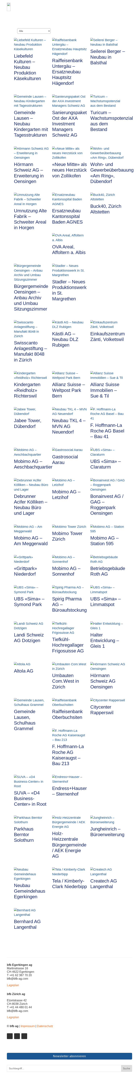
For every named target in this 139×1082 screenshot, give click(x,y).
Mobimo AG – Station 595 (104, 540)
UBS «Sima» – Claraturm (105, 464)
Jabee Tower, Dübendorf (27, 423)
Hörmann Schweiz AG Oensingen (102, 681)
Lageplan (13, 985)
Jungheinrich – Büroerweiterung (107, 831)
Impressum (28, 1026)
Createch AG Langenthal (103, 883)
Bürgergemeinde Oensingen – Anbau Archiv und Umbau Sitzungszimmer (31, 298)
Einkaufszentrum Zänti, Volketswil (107, 336)
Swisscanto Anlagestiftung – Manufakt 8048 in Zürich (30, 351)
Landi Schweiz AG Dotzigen (29, 637)
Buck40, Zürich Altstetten (105, 209)
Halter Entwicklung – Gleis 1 (104, 640)
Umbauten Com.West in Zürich (65, 681)
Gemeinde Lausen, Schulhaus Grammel (24, 720)
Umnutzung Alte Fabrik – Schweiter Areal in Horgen (30, 219)
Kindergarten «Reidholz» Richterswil (27, 390)
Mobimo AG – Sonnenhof (66, 571)
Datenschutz (45, 1026)
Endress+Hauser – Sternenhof (69, 791)
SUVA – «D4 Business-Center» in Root (30, 798)
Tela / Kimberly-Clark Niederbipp (69, 883)
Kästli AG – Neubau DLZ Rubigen (65, 339)
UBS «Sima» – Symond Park (29, 601)
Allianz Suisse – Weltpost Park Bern (68, 390)
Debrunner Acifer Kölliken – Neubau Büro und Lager (30, 505)
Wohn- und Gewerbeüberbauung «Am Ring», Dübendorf (112, 173)
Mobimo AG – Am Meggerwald (31, 540)
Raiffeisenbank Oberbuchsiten (67, 714)
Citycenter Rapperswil (101, 709)
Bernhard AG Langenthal (27, 924)
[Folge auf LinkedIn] (10, 1036)
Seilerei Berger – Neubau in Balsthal (107, 57)
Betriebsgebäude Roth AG (107, 571)
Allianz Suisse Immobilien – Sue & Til (104, 390)
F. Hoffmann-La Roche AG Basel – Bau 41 (107, 431)
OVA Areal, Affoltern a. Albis (69, 249)
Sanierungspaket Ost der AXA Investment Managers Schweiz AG (69, 124)
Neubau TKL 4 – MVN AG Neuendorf (68, 426)
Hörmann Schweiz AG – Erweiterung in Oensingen (29, 173)
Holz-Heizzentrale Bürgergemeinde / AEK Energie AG (69, 845)
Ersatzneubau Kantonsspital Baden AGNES (67, 216)
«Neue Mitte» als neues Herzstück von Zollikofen (69, 170)
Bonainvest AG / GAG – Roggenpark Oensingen (106, 505)
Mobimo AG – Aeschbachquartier (33, 464)
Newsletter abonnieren (69, 1056)
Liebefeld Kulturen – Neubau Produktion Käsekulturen (27, 67)
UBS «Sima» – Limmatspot (105, 601)
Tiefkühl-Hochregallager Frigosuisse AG (68, 645)
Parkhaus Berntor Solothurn (24, 834)
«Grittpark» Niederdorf (25, 571)
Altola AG (23, 671)
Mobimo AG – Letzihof (66, 494)
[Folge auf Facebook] (17, 1036)
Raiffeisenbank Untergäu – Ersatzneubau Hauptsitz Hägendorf (67, 72)
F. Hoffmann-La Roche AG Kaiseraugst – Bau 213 (68, 755)
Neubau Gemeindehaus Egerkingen (29, 891)
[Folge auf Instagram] (24, 1036)
